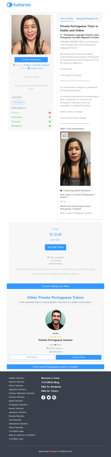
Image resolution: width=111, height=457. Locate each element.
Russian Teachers (16, 416)
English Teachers (16, 378)
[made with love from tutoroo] (50, 451)
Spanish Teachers (17, 382)
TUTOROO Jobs (16, 439)
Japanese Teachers (17, 389)
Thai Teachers (15, 420)
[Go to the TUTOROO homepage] (19, 4)
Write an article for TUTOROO (22, 435)
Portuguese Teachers (18, 405)
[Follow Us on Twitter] (49, 397)
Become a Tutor (50, 378)
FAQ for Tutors (49, 391)
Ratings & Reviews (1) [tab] (87, 19)
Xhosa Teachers (16, 427)
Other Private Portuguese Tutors (55, 298)
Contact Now (78, 357)
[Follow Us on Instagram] (54, 397)
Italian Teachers (16, 401)
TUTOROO (62, 451)
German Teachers (17, 397)
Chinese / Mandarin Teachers (22, 393)
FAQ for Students (51, 387)
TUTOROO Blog (50, 382)
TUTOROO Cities (16, 431)
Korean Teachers (16, 408)
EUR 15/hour (32, 357)
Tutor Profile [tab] (66, 19)
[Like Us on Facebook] (43, 397)
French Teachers (16, 386)
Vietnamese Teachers (18, 424)
